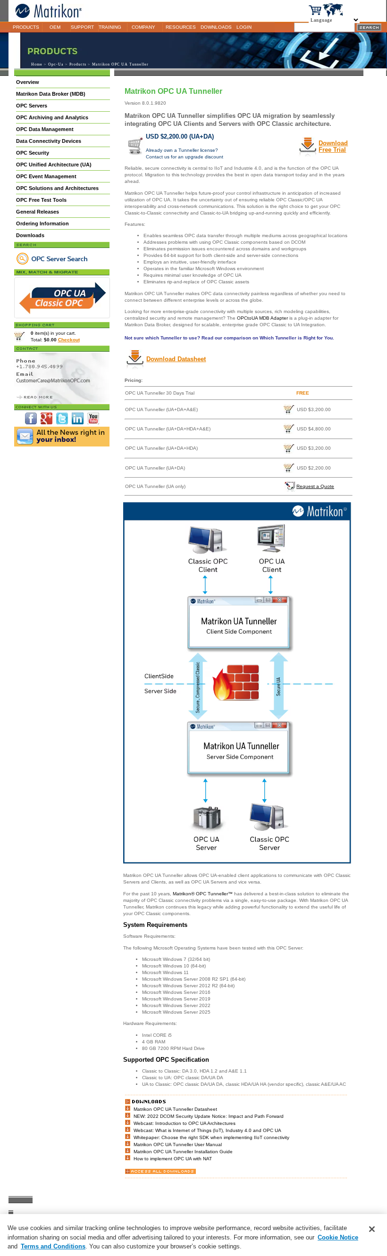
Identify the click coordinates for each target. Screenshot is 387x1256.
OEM (55, 27)
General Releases (37, 212)
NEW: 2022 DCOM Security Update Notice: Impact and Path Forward (209, 1116)
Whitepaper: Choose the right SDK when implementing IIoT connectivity (211, 1137)
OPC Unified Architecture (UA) (54, 164)
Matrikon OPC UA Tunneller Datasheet (175, 1109)
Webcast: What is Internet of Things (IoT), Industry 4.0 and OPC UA (207, 1130)
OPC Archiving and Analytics (52, 117)
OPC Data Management (45, 129)
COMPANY (143, 27)
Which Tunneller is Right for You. (297, 337)
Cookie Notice (338, 1237)
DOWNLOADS (216, 27)
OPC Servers (31, 105)
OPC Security (32, 153)
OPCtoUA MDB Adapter (262, 318)
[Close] (372, 1229)
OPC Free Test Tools (41, 200)
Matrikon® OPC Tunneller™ (202, 893)
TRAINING (110, 27)
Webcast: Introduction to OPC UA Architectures (185, 1123)
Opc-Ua (56, 64)
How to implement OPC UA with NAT (173, 1158)
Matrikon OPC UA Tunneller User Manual (178, 1144)
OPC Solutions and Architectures (57, 188)
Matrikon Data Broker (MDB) (50, 94)
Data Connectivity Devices (48, 141)
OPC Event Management (46, 176)
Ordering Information (42, 223)
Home (36, 64)
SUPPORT (82, 27)
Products (77, 64)
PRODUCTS (26, 27)
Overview (27, 82)
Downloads (30, 235)
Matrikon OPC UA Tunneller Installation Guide (183, 1151)
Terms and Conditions (53, 1246)
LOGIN (244, 27)
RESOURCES (181, 27)
